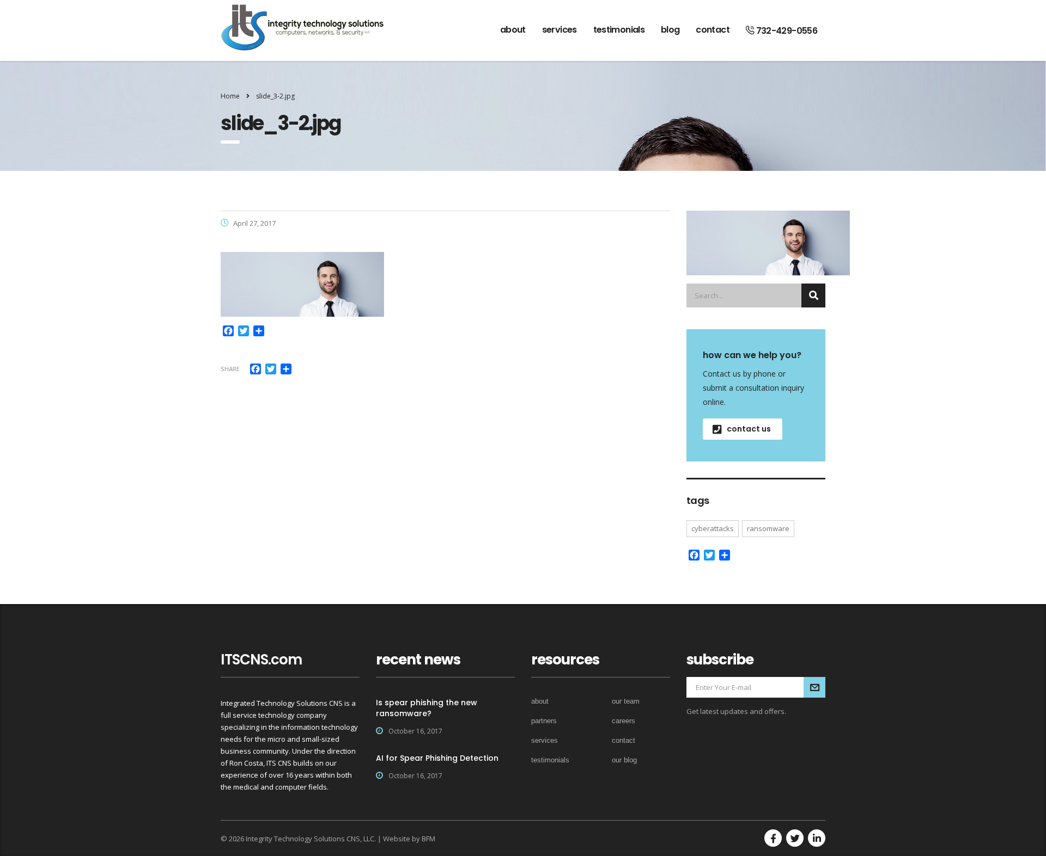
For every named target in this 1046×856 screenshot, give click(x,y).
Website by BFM (409, 838)
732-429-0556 (785, 30)
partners (544, 721)
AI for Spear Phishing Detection (437, 758)
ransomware (768, 528)
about (513, 29)
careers (623, 721)
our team (626, 701)
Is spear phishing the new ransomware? (426, 708)
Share (230, 369)
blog (670, 29)
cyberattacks (712, 528)
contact (712, 29)
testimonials (618, 29)
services (559, 29)
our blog (624, 760)
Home (230, 96)
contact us (749, 428)
